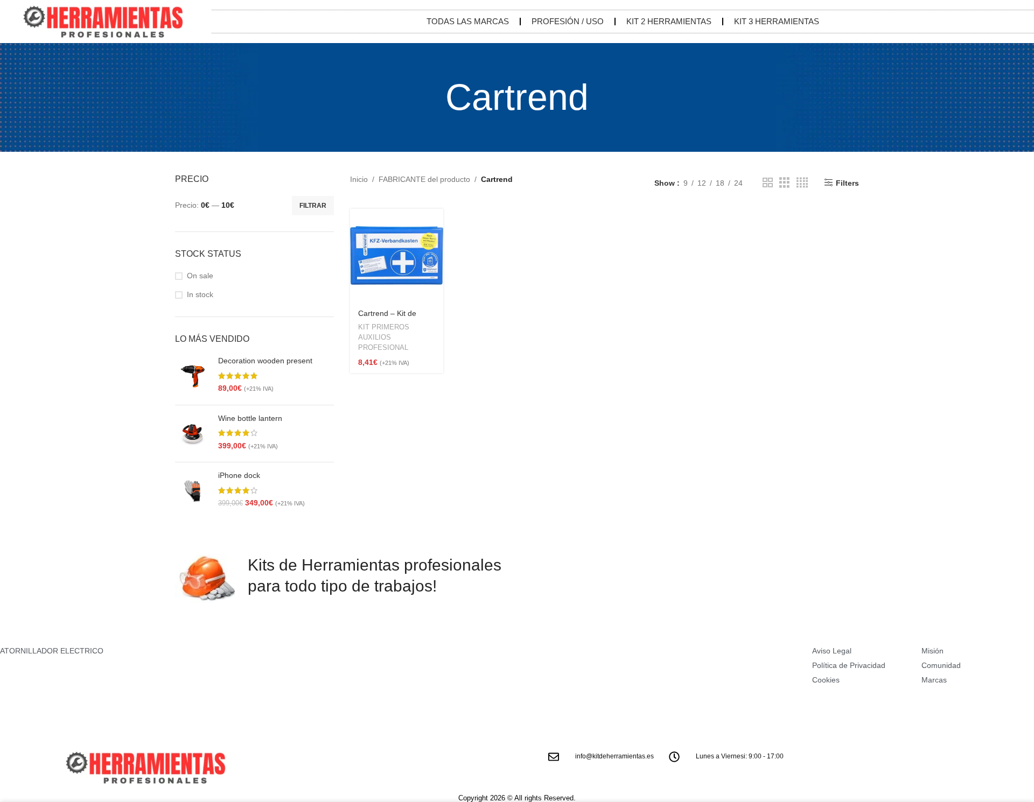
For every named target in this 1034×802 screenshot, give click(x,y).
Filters (847, 183)
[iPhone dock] (192, 490)
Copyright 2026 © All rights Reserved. (517, 798)
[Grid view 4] (802, 182)
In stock (200, 294)
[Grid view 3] (784, 182)
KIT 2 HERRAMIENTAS (668, 21)
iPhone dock (239, 475)
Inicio (359, 179)
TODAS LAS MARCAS (468, 21)
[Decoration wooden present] (192, 376)
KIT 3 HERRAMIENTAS (776, 21)
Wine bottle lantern (250, 418)
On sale (200, 275)
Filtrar (312, 205)
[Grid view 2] (768, 182)
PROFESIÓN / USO (568, 21)
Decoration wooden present (265, 360)
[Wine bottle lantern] (192, 433)
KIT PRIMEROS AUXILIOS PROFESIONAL (383, 337)
